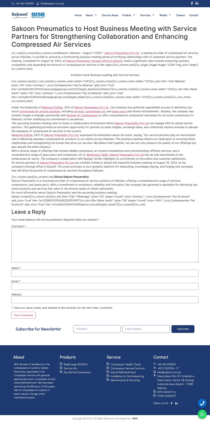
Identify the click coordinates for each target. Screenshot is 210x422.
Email (15, 281)
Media (163, 15)
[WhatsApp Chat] (202, 414)
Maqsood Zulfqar (52, 107)
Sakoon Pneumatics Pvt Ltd (122, 53)
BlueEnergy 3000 (97, 154)
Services (145, 15)
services (79, 111)
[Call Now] (202, 403)
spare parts (119, 111)
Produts (126, 15)
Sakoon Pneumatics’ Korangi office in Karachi (94, 60)
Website (16, 294)
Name (16, 268)
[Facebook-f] (192, 3)
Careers (180, 15)
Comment (18, 226)
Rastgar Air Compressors (82, 115)
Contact (194, 15)
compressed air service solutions (39, 111)
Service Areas (110, 15)
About (89, 15)
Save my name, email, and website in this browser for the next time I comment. (63, 307)
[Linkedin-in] (197, 3)
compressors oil (95, 111)
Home (78, 15)
